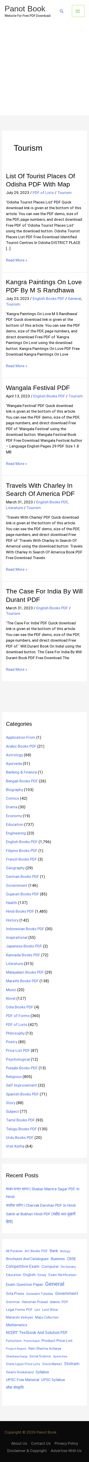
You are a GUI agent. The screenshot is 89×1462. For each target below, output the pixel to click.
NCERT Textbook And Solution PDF (37, 1332)
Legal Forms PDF (19, 1310)
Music (11, 989)
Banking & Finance (21, 772)
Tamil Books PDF (20, 1120)
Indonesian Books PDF (25, 929)
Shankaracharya (16, 1356)
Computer (50, 1266)
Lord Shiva (50, 1309)
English (29, 1275)
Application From (20, 737)
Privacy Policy (66, 1443)
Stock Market (52, 1364)
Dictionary (68, 1267)
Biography (14, 789)
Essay (42, 1275)
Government (16, 885)
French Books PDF (21, 859)
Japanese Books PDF (24, 946)
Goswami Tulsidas (39, 1294)
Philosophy (15, 1033)
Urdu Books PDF (20, 1137)
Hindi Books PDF (20, 911)
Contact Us (41, 1443)
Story (10, 1102)
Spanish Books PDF (22, 1094)
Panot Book (25, 8)
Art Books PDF (36, 1251)
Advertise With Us (66, 1450)
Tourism (64, 192)
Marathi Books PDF (22, 981)
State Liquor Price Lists (23, 1364)
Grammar (13, 1302)
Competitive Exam (22, 1266)
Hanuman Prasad (35, 1302)
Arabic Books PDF (21, 746)
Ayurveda (14, 763)
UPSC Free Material (22, 1379)
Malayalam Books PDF (25, 972)
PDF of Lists (43, 192)
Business (58, 1259)
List (37, 1310)
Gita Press (15, 1293)
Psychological (18, 1059)
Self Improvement (21, 1085)
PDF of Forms (18, 1015)
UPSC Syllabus (53, 1380)
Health (11, 902)
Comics (12, 798)
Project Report (16, 1348)
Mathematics (16, 1325)
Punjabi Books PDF (22, 1068)
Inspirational (16, 937)
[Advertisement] (44, 68)
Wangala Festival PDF (38, 387)
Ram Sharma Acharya (44, 1348)
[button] (61, 11)
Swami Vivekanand (20, 1372)
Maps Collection (47, 1317)
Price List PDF (18, 1050)
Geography (15, 868)
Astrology (14, 755)
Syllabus (42, 1372)
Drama (11, 807)
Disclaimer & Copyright (27, 1450)
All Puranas (14, 1251)
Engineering (16, 833)
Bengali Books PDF (22, 781)
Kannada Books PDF (23, 955)
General (74, 298)
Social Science (40, 1356)
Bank (54, 1250)
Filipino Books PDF (21, 850)
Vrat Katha (15, 1146)
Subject (12, 1111)
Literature (14, 507)
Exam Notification (62, 1275)
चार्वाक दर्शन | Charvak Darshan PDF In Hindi (41, 1205)
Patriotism (14, 1341)
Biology (65, 1251)
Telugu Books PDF (21, 1129)
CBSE (71, 1258)
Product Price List (57, 1340)
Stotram (71, 1364)
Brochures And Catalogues (27, 1259)
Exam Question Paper (24, 1284)
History (12, 920)
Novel (11, 998)
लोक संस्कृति (15, 1387)
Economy (14, 816)
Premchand (31, 1341)
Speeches (60, 1356)
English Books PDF (48, 298)
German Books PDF (22, 876)
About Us (19, 1443)
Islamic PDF (59, 1302)
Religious (14, 1076)
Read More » (16, 260)
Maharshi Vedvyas (19, 1317)
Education (14, 824)
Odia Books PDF (19, 1007)
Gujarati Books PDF (22, 894)
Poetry (11, 1042)
